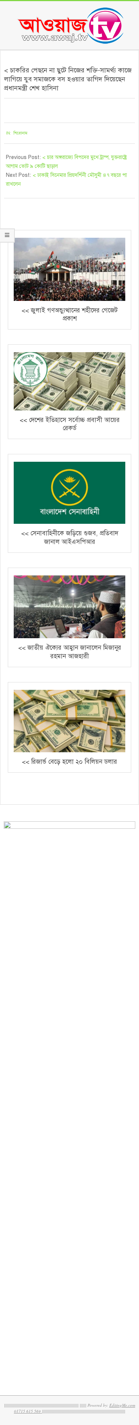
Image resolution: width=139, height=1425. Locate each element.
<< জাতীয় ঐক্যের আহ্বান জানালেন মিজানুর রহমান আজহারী (69, 652)
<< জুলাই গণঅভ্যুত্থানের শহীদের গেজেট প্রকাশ (69, 314)
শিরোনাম (20, 133)
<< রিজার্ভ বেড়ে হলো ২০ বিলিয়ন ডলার (69, 762)
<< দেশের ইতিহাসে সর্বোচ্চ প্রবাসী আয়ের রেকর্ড (70, 424)
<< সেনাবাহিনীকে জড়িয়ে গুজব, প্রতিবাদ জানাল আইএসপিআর (69, 537)
